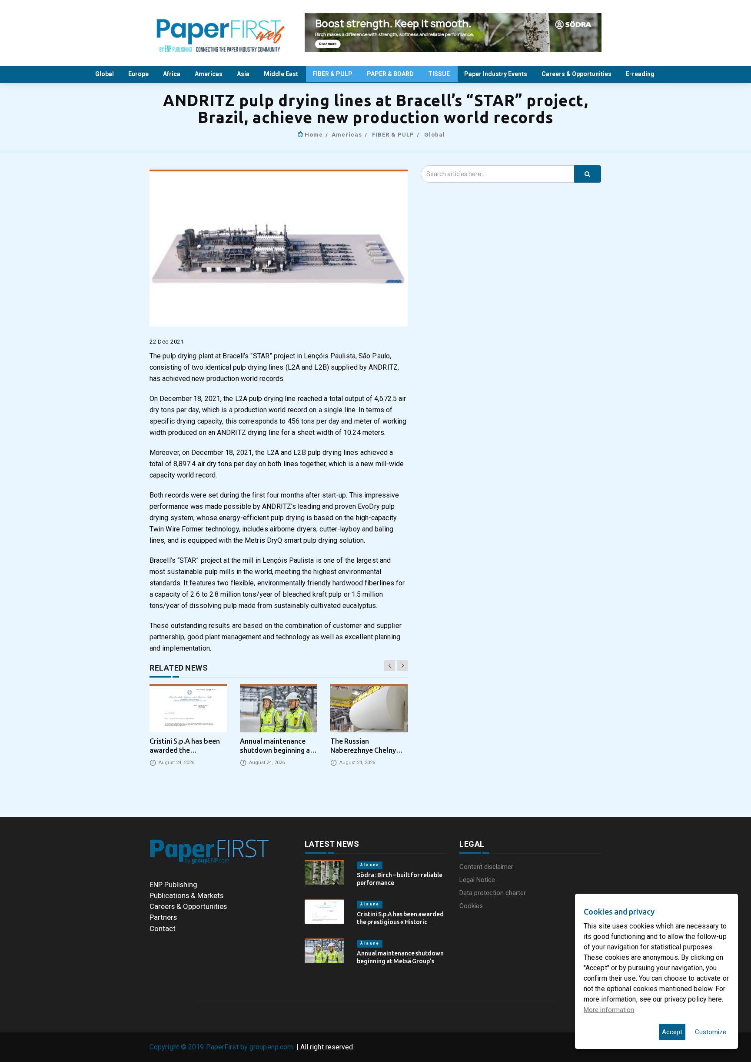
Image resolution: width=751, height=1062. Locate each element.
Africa (172, 73)
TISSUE (439, 73)
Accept (672, 1032)
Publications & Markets (186, 895)
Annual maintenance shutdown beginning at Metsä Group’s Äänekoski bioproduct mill (400, 961)
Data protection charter (492, 893)
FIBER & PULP (333, 73)
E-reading (641, 73)
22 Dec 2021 (167, 341)
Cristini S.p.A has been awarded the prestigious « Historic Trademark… (400, 922)
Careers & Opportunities (577, 73)
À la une (369, 865)
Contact (163, 928)
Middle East (281, 73)
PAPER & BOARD (391, 73)
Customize (710, 1032)
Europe (139, 73)
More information (609, 1010)
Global (105, 73)
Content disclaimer (486, 867)
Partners (163, 917)
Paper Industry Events (496, 73)
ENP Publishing (173, 884)
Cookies (471, 906)
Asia (244, 73)
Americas (209, 73)
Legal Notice (477, 880)
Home (314, 134)
